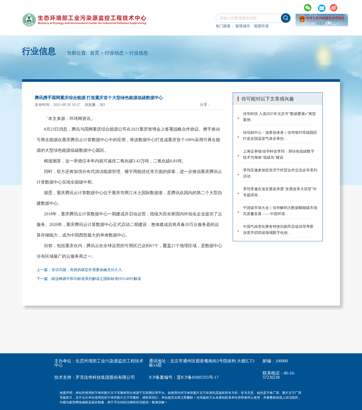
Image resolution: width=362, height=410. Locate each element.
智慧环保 (261, 26)
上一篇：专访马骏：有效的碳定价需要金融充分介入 (79, 270)
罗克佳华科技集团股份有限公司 (105, 377)
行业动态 (114, 53)
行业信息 (138, 53)
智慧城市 (242, 26)
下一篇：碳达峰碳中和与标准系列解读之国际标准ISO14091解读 (89, 279)
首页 (94, 53)
